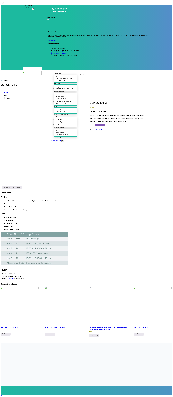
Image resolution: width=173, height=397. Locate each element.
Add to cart (100, 125)
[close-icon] (48, 16)
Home (6, 92)
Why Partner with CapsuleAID (65, 88)
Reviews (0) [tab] (16, 187)
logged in (11, 278)
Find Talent (57, 83)
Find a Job (57, 74)
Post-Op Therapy (101, 130)
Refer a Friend (61, 80)
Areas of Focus (59, 92)
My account (28, 6)
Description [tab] (6, 187)
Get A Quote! (51, 40)
